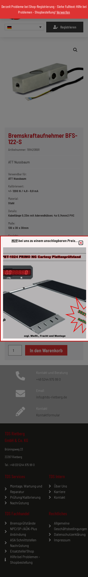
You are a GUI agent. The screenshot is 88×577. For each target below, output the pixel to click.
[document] (44, 288)
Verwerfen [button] (63, 12)
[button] (81, 243)
